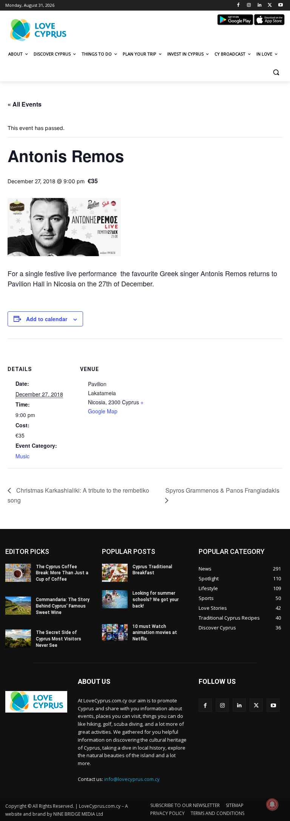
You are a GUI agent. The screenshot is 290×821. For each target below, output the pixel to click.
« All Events (25, 104)
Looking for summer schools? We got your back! (156, 600)
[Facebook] (238, 5)
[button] (276, 72)
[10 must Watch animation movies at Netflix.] (115, 632)
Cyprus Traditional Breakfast (152, 570)
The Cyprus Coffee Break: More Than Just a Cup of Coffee (62, 573)
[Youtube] (280, 5)
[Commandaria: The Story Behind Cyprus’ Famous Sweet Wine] (18, 606)
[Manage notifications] (272, 804)
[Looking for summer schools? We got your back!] (115, 599)
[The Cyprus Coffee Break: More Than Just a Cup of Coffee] (18, 573)
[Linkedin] (259, 5)
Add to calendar (46, 319)
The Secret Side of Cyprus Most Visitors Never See (58, 639)
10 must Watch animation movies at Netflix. (155, 633)
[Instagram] (249, 5)
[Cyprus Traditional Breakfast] (115, 573)
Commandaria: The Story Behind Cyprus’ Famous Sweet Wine (62, 606)
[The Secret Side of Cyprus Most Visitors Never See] (18, 638)
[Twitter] (269, 5)
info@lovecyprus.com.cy (132, 779)
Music (22, 456)
